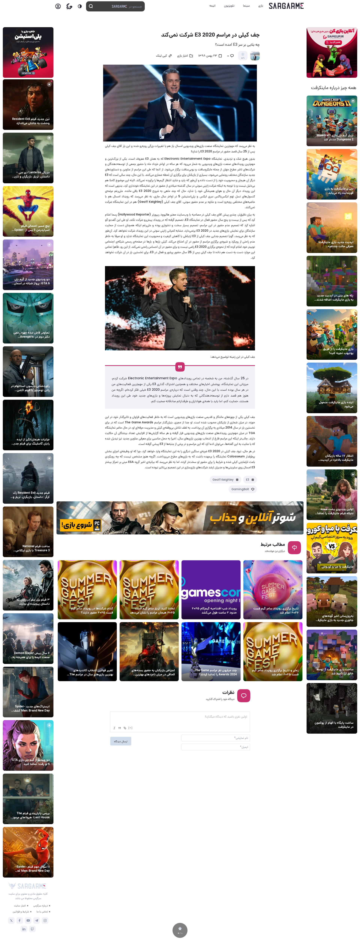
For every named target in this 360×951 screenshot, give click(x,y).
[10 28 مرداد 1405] (28, 745)
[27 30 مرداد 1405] (28, 318)
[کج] (114, 728)
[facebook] (19, 920)
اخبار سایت (20, 905)
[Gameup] (69, 6)
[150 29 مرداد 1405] (28, 638)
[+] (130, 727)
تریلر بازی (347, 128)
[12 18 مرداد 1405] (332, 227)
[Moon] (80, 6)
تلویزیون (229, 5)
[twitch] (32, 929)
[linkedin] (24, 929)
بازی (260, 5)
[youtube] (28, 920)
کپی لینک (161, 56)
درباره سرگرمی (40, 905)
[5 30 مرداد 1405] (28, 585)
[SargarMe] (32, 886)
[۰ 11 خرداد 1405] (332, 494)
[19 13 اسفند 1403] (332, 548)
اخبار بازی (347, 182)
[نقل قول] (119, 728)
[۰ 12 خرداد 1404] (149, 589)
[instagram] (45, 920)
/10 (243, 58)
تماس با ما (42, 911)
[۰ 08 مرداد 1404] (211, 589)
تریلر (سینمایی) (343, 502)
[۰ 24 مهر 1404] (272, 589)
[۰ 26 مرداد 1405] (28, 158)
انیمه (212, 5)
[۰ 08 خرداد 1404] (87, 589)
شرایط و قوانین (21, 911)
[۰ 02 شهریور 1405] (28, 799)
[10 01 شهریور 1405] (28, 371)
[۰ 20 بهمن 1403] (332, 601)
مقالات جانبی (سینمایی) (35, 219)
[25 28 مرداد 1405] (28, 692)
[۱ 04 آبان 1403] (332, 708)
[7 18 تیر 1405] (332, 441)
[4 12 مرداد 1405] (332, 334)
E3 (247, 480)
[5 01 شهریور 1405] (28, 478)
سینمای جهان (41, 326)
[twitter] (11, 920)
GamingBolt (240, 489)
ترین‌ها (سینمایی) (38, 593)
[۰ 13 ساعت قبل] (28, 104)
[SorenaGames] (12, 886)
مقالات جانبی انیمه (38, 646)
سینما (246, 5)
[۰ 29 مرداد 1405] (332, 121)
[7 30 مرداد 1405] (28, 425)
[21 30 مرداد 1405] (28, 211)
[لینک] (125, 728)
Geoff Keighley (223, 480)
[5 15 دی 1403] (332, 655)
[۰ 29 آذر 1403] (211, 651)
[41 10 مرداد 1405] (332, 388)
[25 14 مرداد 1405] (332, 281)
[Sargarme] (286, 5)
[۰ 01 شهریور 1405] (28, 532)
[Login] (58, 7)
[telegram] (36, 920)
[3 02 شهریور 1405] (28, 264)
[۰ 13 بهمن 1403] (272, 651)
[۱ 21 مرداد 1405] (332, 174)
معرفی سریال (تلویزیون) (35, 165)
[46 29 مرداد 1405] (28, 852)
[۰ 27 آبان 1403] (149, 651)
